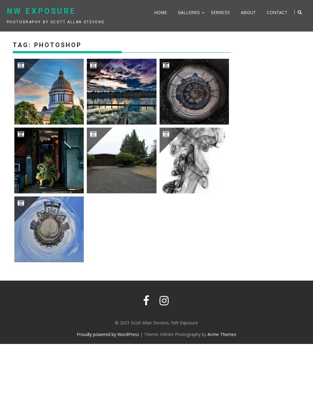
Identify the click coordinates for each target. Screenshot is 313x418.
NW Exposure (41, 11)
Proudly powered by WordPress (108, 334)
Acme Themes (222, 334)
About (248, 12)
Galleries (189, 12)
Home (160, 12)
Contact (277, 12)
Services (220, 12)
